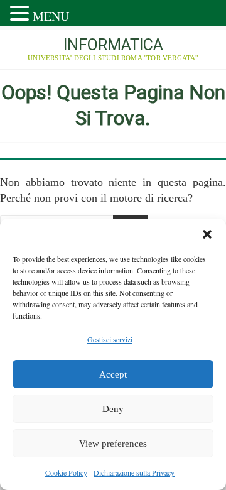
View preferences (113, 443)
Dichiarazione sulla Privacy (134, 472)
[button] (207, 234)
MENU (51, 16)
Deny (113, 409)
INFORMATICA (113, 45)
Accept (113, 374)
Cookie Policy (66, 472)
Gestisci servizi (109, 339)
